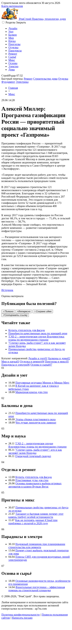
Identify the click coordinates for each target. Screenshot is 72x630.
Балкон (12, 34)
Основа (12, 63)
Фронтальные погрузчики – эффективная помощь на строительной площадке (36, 589)
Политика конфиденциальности (20, 614)
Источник (7, 290)
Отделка (13, 47)
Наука (12, 41)
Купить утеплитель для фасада (26, 330)
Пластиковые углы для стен (31, 480)
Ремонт (12, 53)
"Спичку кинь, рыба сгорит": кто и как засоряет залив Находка (35, 451)
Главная (13, 87)
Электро (13, 66)
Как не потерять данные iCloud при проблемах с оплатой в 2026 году (32, 522)
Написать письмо (22, 617)
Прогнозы (14, 44)
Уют (10, 31)
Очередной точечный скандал (33, 456)
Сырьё (12, 56)
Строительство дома (45, 78)
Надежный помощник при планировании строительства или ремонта (36, 546)
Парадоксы (15, 50)
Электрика (22, 81)
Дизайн (12, 28)
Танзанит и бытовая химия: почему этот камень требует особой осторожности (35, 515)
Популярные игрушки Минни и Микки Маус (42, 382)
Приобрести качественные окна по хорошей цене (37, 333)
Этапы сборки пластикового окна (35, 419)
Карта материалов (12, 6)
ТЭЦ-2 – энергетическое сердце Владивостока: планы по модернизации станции (36, 338)
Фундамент (8, 81)
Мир (11, 37)
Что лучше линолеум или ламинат (35, 422)
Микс (11, 60)
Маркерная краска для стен (31, 392)
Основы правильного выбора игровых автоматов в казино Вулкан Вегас (35, 485)
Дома (11, 69)
